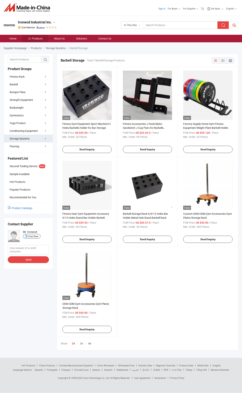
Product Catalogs (22, 208)
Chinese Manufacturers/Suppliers (76, 365)
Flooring (14, 146)
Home (12, 38)
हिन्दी (166, 369)
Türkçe (189, 369)
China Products (47, 365)
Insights (217, 365)
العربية (135, 369)
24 (73, 343)
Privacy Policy (177, 377)
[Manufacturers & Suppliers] (28, 7)
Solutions (81, 38)
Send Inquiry (87, 149)
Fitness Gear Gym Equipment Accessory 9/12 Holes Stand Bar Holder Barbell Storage (85, 217)
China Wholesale (105, 365)
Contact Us (104, 38)
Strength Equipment (21, 100)
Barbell (14, 84)
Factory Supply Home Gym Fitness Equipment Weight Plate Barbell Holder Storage (205, 128)
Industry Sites (145, 365)
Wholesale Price (126, 365)
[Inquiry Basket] (203, 8)
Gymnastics (17, 115)
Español (39, 369)
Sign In (161, 8)
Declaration (160, 377)
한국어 (145, 369)
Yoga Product (18, 123)
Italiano (96, 369)
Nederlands (122, 369)
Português (52, 369)
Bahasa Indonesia (220, 369)
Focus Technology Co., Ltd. (96, 377)
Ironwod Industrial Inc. (35, 22)
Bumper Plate (18, 92)
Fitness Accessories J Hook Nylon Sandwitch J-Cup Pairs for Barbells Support (143, 128)
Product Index (186, 365)
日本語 (156, 369)
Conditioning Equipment (24, 131)
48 (89, 343)
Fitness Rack (17, 76)
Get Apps (215, 8)
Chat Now (33, 236)
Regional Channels (165, 365)
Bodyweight (17, 107)
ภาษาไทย (177, 369)
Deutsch (108, 369)
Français (65, 369)
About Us (59, 38)
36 (81, 343)
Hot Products (28, 365)
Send (28, 259)
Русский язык (81, 369)
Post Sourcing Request (234, 25)
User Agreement (142, 377)
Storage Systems (19, 138)
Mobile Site (203, 365)
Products (37, 38)
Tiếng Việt (201, 369)
